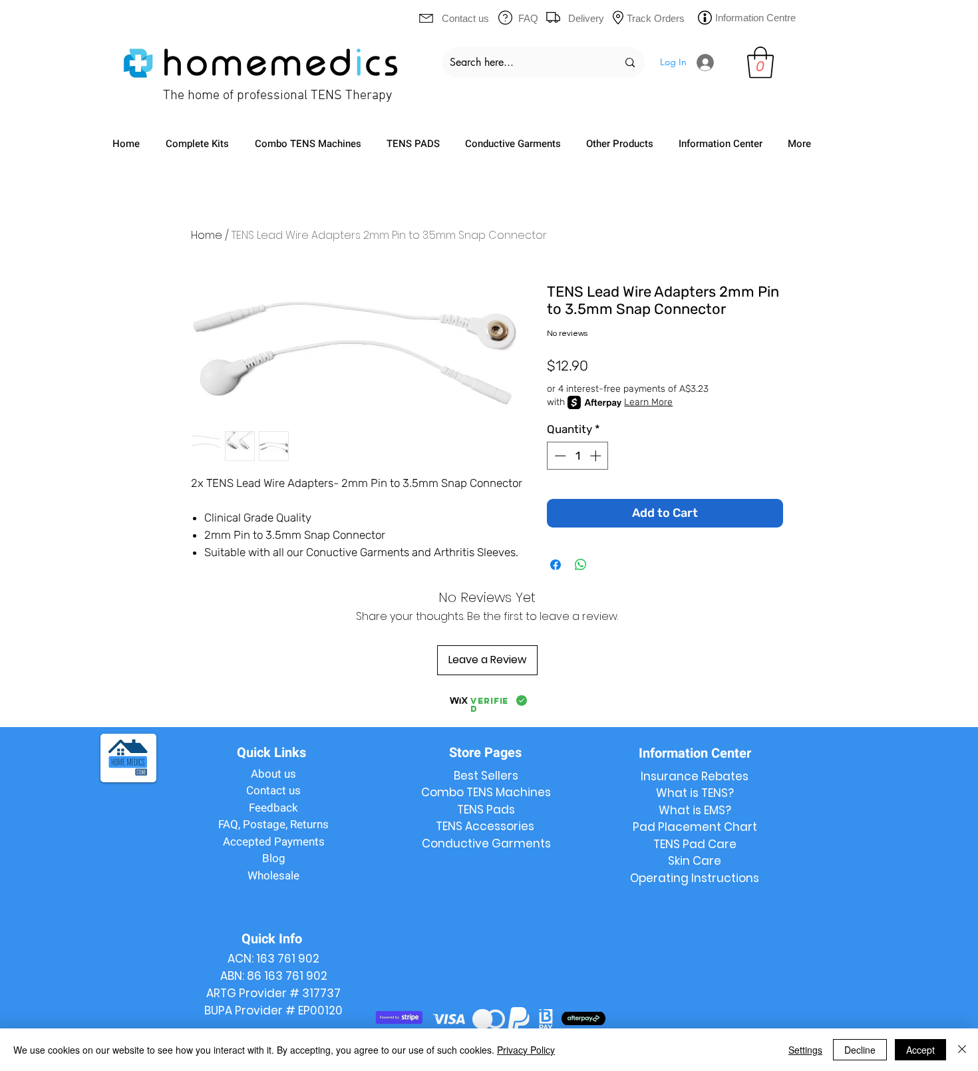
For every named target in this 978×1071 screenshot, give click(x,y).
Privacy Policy (526, 1049)
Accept (920, 1049)
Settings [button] (805, 1049)
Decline (860, 1049)
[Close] (962, 1049)
